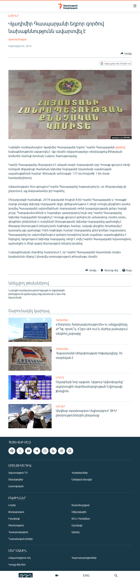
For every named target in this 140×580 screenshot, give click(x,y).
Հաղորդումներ (79, 472)
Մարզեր (60, 406)
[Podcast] (61, 450)
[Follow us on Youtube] (28, 450)
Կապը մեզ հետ (17, 564)
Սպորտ (60, 377)
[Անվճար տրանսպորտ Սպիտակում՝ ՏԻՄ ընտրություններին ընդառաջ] (30, 416)
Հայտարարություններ (83, 557)
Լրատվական (16, 486)
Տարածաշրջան (80, 505)
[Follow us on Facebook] (11, 450)
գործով (120, 147)
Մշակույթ (76, 525)
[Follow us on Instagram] (45, 450)
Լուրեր (13, 15)
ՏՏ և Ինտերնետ (80, 518)
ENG (86, 575)
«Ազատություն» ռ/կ (19, 557)
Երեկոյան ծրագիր (81, 479)
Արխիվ (75, 532)
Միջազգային (78, 511)
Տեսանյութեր (15, 479)
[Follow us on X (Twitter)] (20, 450)
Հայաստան (62, 320)
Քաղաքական (16, 511)
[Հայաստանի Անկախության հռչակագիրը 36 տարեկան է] (30, 358)
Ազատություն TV (18, 472)
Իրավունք (14, 518)
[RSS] (53, 450)
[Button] (126, 53)
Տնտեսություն (16, 525)
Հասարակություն (18, 532)
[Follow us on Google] (69, 450)
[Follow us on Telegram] (36, 450)
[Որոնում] (115, 575)
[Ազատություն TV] (56, 575)
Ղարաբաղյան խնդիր (20, 538)
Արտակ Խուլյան (17, 39)
